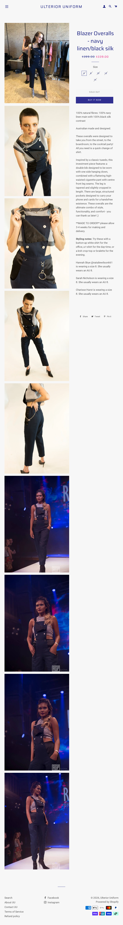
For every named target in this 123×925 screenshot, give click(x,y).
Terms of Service (14, 911)
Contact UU (10, 907)
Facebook (53, 897)
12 (106, 73)
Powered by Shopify (107, 901)
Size (95, 66)
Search (8, 897)
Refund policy (12, 916)
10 (98, 73)
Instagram (53, 902)
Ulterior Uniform (61, 6)
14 (95, 79)
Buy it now (94, 99)
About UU (9, 902)
